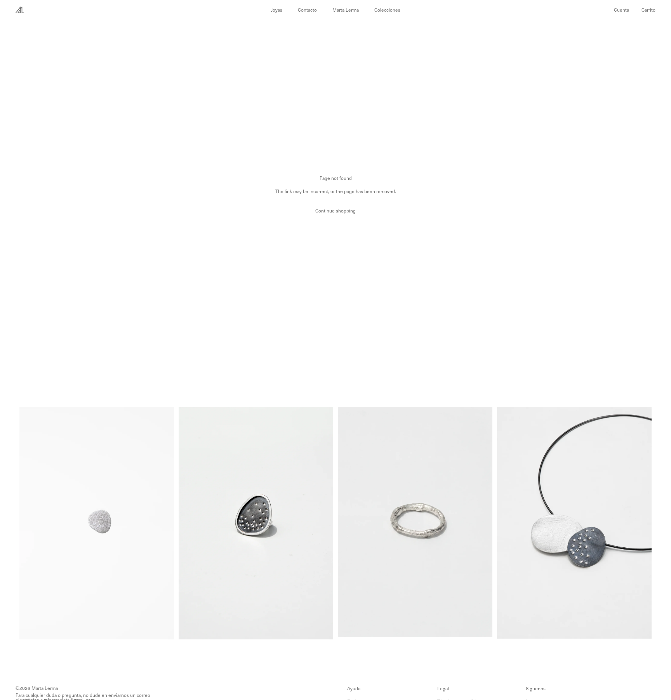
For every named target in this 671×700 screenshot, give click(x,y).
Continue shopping (335, 210)
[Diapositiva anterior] (28, 522)
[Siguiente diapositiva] (165, 522)
